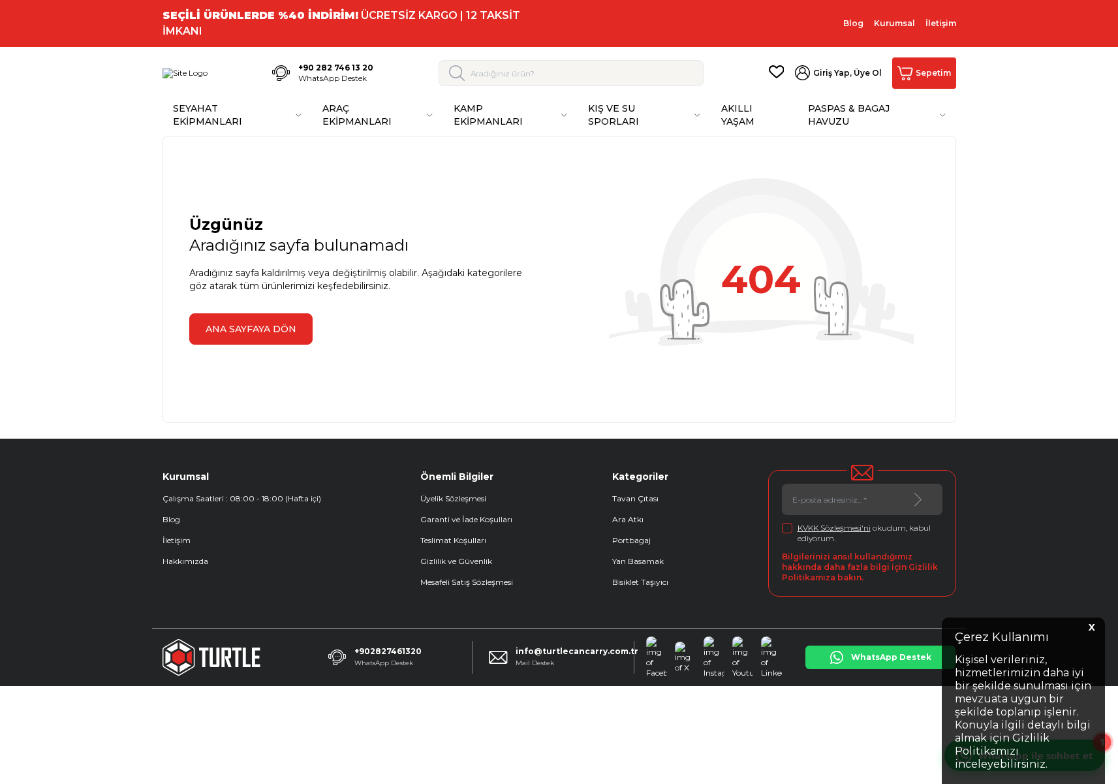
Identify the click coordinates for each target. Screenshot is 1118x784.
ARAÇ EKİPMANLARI (357, 114)
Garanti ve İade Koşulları (466, 519)
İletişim (940, 23)
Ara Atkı (628, 519)
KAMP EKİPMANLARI (488, 114)
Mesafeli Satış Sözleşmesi (466, 582)
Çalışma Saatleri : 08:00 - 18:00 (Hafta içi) (242, 498)
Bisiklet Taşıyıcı (640, 582)
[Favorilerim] (776, 73)
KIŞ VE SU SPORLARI (613, 114)
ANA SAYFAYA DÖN (251, 329)
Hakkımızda (185, 561)
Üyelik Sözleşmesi (453, 498)
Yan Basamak (638, 561)
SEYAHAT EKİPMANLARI (207, 114)
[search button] (457, 73)
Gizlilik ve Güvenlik (456, 561)
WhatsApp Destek (332, 78)
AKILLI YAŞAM (737, 114)
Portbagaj (631, 540)
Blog (853, 23)
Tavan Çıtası (635, 498)
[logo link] (185, 73)
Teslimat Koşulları (453, 540)
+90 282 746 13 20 (335, 67)
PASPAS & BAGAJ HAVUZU (849, 114)
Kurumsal (894, 23)
